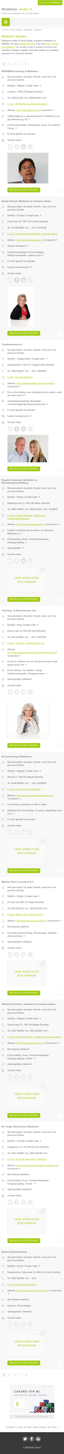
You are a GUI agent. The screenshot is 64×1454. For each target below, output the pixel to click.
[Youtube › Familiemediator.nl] (30, 429)
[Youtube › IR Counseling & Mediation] (30, 832)
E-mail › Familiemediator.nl (20, 377)
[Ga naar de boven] (59, 190)
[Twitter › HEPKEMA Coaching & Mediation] (10, 146)
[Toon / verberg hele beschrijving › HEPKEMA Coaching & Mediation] (34, 118)
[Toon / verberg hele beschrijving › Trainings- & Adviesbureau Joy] (34, 663)
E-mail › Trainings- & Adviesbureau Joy (25, 643)
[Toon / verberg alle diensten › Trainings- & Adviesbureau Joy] (34, 672)
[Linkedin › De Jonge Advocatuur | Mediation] (23, 1202)
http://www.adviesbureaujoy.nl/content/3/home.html (31, 652)
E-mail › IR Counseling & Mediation (24, 789)
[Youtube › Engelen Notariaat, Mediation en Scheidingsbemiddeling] (30, 561)
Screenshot (48, 110)
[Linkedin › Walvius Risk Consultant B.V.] (23, 954)
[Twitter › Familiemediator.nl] (10, 429)
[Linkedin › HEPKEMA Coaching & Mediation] (23, 146)
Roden (20, 896)
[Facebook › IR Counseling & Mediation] (16, 832)
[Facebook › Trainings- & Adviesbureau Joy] (16, 692)
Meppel (20, 85)
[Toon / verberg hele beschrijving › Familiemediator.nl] (34, 394)
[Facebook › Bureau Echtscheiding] (16, 1324)
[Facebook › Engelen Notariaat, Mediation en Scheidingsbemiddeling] (16, 561)
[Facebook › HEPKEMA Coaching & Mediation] (16, 146)
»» (26, 64)
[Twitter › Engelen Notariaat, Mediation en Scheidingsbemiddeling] (10, 561)
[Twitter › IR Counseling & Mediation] (10, 832)
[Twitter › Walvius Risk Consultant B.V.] (10, 954)
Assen (20, 1266)
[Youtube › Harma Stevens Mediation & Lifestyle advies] (30, 280)
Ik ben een (50, 2)
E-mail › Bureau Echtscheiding (21, 1284)
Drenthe (11, 85)
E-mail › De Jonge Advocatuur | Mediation (27, 1159)
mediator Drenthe (27, 44)
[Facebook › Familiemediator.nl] (16, 429)
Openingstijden (15, 548)
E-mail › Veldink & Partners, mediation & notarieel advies (34, 1037)
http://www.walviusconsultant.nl (31, 921)
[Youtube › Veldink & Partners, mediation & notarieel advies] (30, 1077)
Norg (19, 625)
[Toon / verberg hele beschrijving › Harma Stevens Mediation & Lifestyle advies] (34, 246)
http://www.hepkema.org (27, 110)
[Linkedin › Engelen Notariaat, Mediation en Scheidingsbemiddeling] (23, 561)
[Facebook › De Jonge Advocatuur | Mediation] (16, 1202)
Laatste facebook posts (19, 267)
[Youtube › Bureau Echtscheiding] (30, 1324)
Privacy (38, 1447)
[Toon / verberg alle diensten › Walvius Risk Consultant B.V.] (34, 934)
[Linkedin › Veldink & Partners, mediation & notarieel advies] (23, 1077)
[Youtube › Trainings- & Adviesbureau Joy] (30, 692)
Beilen (20, 497)
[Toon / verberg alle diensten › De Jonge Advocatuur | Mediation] (34, 1182)
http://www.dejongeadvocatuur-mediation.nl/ (37, 1165)
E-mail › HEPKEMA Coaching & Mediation (27, 104)
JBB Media (29, 1447)
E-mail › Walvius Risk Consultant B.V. (25, 914)
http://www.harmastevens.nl (29, 240)
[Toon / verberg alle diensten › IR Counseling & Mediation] (34, 812)
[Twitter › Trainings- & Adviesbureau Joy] (10, 692)
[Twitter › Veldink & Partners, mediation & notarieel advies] (10, 1077)
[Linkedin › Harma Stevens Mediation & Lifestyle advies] (23, 280)
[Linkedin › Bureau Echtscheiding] (23, 1324)
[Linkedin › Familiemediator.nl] (23, 429)
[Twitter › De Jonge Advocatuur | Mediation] (10, 1202)
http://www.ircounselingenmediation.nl (34, 795)
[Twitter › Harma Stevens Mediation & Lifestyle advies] (10, 280)
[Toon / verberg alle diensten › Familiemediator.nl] (34, 403)
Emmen (21, 215)
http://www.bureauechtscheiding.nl (32, 1290)
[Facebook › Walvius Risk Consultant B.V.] (16, 954)
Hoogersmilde (23, 359)
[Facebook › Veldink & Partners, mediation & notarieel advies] (16, 1077)
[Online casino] (32, 1386)
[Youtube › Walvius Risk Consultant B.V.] (30, 954)
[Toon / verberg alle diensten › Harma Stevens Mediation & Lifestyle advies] (34, 254)
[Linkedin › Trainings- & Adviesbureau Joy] (23, 692)
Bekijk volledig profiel (23, 190)
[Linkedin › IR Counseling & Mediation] (23, 832)
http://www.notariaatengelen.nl (30, 524)
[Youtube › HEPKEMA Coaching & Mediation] (30, 146)
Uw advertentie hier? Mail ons (32, 1416)
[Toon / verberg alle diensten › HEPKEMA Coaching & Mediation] (34, 126)
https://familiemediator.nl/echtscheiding (34, 383)
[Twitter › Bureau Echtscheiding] (10, 1324)
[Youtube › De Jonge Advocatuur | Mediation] (30, 1202)
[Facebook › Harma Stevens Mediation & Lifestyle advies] (16, 280)
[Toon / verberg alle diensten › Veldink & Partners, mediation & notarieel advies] (34, 1057)
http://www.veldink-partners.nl (30, 1043)
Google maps (33, 85)
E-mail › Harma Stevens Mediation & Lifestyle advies (32, 234)
